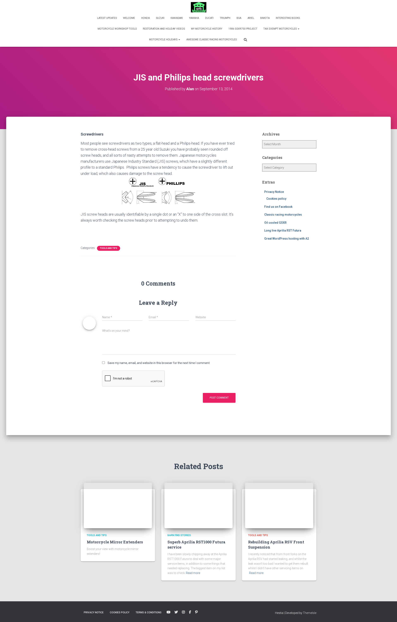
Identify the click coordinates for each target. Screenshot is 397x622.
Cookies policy (276, 198)
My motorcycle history (206, 28)
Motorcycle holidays (163, 39)
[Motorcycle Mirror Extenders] (118, 505)
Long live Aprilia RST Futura (282, 230)
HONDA (145, 18)
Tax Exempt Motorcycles (280, 28)
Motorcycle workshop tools (117, 28)
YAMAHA (194, 18)
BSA (239, 18)
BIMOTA (265, 18)
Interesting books (288, 18)
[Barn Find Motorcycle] (198, 7)
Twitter (176, 612)
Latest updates (107, 18)
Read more (193, 573)
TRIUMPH (225, 18)
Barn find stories (179, 535)
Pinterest (196, 612)
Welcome (129, 18)
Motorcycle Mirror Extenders (115, 541)
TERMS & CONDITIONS (148, 612)
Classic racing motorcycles (283, 214)
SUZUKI (160, 18)
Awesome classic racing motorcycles (211, 39)
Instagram (183, 612)
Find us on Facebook (278, 206)
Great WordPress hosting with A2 (286, 238)
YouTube (168, 612)
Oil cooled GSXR (275, 222)
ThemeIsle (309, 613)
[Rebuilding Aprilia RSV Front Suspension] (279, 505)
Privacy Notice (274, 191)
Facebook (190, 612)
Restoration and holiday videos (164, 28)
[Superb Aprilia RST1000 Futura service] (198, 505)
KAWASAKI (177, 18)
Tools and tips (108, 248)
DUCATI (209, 18)
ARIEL (251, 18)
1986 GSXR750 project (242, 28)
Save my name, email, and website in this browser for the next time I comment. (159, 363)
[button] (298, 28)
